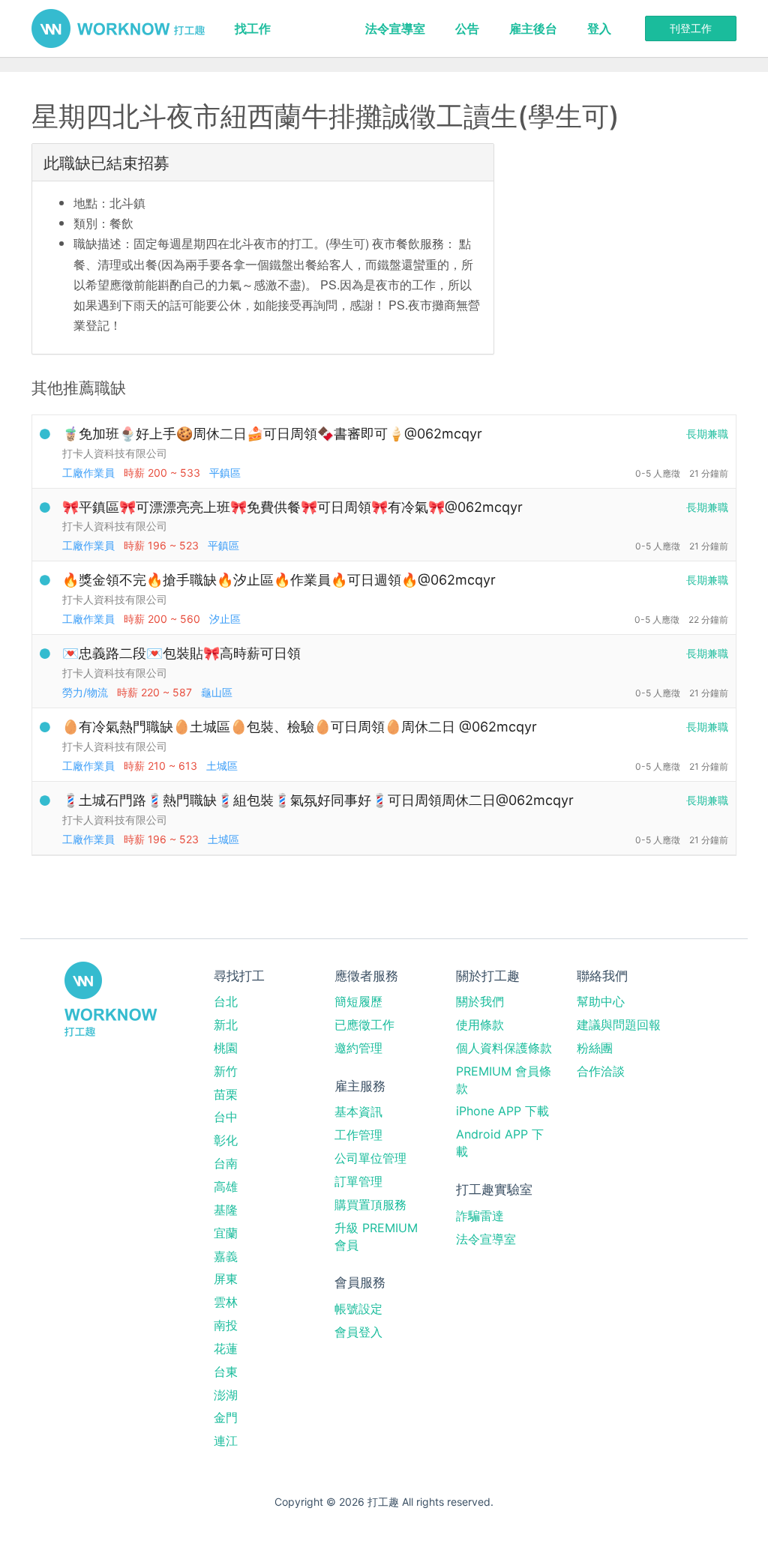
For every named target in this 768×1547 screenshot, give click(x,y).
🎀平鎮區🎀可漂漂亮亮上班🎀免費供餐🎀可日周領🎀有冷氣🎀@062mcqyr (292, 507)
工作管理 (358, 1134)
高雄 (226, 1186)
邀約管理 (358, 1047)
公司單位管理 (370, 1158)
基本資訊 (358, 1111)
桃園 (226, 1047)
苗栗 (226, 1094)
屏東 (226, 1278)
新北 (226, 1024)
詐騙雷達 (480, 1215)
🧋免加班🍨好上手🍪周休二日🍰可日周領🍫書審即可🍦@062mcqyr (272, 433)
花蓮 (226, 1348)
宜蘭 (226, 1232)
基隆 (226, 1209)
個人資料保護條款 (504, 1047)
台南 (226, 1163)
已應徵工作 (364, 1024)
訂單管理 (358, 1181)
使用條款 (480, 1024)
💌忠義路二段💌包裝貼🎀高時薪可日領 (181, 653)
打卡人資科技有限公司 (114, 453)
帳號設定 (358, 1308)
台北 (226, 1001)
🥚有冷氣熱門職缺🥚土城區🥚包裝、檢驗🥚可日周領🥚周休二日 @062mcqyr (299, 727)
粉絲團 (595, 1047)
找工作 (253, 28)
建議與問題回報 (619, 1024)
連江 (226, 1440)
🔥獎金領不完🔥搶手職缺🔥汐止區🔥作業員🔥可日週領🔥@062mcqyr (279, 580)
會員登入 (358, 1331)
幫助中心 (601, 1001)
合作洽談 (601, 1071)
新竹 (226, 1071)
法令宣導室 (395, 28)
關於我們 (480, 1001)
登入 (599, 28)
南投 (226, 1325)
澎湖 (226, 1394)
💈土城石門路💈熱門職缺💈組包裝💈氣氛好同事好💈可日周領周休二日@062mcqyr (318, 800)
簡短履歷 (358, 1001)
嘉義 (226, 1256)
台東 (226, 1371)
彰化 (226, 1140)
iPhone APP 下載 (502, 1110)
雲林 (226, 1301)
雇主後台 (533, 28)
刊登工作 (691, 28)
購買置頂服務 (370, 1204)
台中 (226, 1116)
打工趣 (118, 28)
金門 (226, 1417)
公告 (467, 28)
